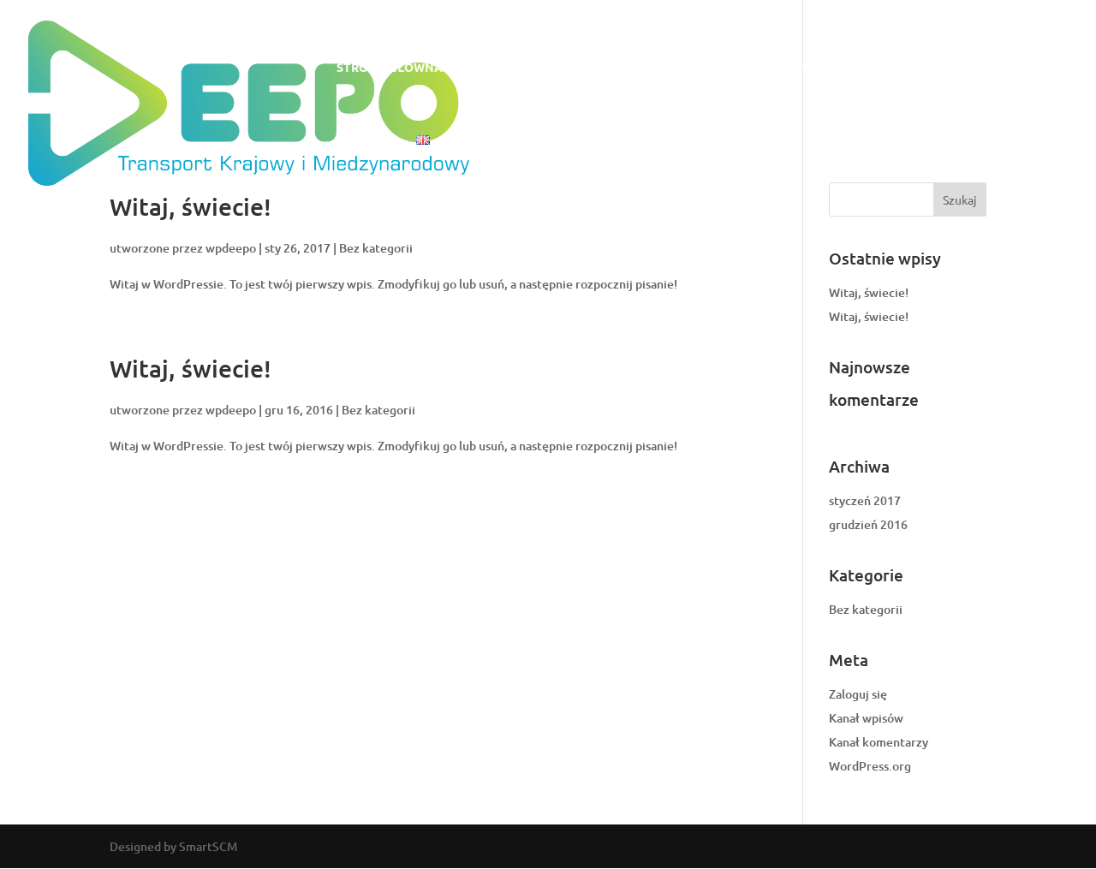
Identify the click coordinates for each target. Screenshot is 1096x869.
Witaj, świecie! (190, 206)
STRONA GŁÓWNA (390, 67)
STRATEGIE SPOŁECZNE (945, 67)
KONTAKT (366, 140)
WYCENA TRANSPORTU (789, 67)
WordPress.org (870, 766)
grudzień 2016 (868, 524)
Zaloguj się (858, 694)
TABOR (595, 67)
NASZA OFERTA (509, 67)
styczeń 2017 (865, 500)
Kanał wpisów (866, 718)
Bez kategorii (376, 248)
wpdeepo (231, 248)
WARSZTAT (668, 67)
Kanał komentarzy (878, 742)
